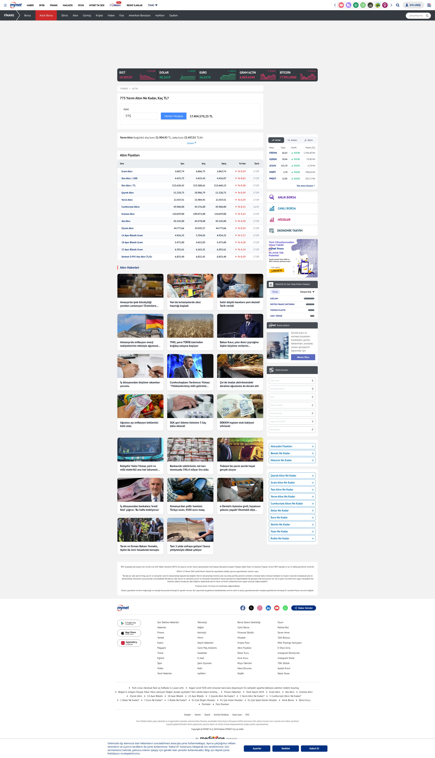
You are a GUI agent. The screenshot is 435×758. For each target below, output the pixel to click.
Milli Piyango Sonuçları (290, 642)
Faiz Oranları (222, 704)
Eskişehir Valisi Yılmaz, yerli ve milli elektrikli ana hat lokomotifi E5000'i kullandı (139, 467)
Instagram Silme (286, 658)
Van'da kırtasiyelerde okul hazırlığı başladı (185, 303)
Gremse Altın (128, 214)
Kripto (99, 15)
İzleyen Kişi (305, 291)
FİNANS (9, 15)
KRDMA (273, 152)
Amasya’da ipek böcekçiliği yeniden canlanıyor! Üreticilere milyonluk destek (138, 304)
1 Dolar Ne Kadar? (129, 700)
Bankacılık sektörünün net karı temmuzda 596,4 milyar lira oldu (189, 467)
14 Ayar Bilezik (155, 696)
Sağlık (200, 627)
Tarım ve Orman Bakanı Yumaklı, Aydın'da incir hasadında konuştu (139, 547)
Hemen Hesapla (173, 116)
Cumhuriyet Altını (130, 206)
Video (160, 668)
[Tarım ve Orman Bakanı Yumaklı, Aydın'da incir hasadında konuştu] (140, 530)
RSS (247, 714)
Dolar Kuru (243, 652)
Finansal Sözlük (246, 632)
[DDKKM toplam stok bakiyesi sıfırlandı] (240, 406)
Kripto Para (243, 642)
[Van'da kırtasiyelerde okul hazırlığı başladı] (190, 286)
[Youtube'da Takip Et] (276, 608)
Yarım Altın (127, 199)
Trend (160, 652)
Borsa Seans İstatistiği (249, 622)
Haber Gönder (305, 607)
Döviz (65, 15)
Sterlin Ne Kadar (280, 524)
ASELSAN (274, 298)
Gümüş (87, 15)
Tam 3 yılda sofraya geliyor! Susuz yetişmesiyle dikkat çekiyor (190, 547)
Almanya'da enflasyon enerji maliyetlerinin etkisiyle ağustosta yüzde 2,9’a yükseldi (140, 344)
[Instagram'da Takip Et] (259, 608)
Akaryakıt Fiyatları (281, 446)
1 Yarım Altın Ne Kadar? (252, 696)
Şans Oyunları (204, 663)
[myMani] (115, 5)
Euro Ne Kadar (279, 517)
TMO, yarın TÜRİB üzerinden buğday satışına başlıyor (186, 343)
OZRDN (273, 159)
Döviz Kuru (304, 700)
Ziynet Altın (127, 228)
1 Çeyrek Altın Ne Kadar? (222, 696)
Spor (159, 663)
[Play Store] (129, 623)
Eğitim (160, 658)
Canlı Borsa (243, 627)
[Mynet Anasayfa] (16, 4)
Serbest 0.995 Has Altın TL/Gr (136, 256)
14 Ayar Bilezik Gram (132, 235)
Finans (160, 632)
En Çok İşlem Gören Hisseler (262, 700)
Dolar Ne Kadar (280, 510)
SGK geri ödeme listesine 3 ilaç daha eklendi (188, 424)
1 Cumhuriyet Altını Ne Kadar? (285, 696)
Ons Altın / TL (128, 185)
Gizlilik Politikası (221, 714)
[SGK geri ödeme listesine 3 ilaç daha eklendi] (190, 406)
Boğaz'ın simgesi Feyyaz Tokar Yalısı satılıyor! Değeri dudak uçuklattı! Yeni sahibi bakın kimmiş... (168, 691)
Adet (126, 109)
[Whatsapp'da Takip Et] (285, 608)
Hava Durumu (245, 668)
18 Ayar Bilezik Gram (132, 242)
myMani (159, 15)
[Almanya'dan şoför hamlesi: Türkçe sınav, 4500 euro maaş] (190, 490)
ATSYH (272, 165)
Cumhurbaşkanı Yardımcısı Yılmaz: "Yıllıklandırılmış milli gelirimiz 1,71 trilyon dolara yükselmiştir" (190, 384)
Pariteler (206, 704)
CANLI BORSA (287, 208)
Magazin (161, 647)
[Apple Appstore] (129, 633)
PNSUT (272, 178)
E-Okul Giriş (284, 647)
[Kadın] (377, 5)
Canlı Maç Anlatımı (207, 647)
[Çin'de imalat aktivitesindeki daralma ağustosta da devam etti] (240, 366)
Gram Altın (126, 171)
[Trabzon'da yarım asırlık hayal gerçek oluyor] (240, 450)
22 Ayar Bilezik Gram (132, 249)
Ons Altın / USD (129, 178)
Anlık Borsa (46, 15)
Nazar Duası (284, 673)
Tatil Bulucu (284, 637)
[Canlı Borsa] (363, 5)
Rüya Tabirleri (245, 663)
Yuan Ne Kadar (279, 531)
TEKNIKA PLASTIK (277, 310)
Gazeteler (202, 652)
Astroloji (201, 632)
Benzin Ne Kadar (280, 453)
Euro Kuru (243, 658)
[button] (5, 5)
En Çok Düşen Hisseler (203, 700)
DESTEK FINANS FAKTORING (282, 304)
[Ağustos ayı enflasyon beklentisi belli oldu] (140, 406)
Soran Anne (284, 632)
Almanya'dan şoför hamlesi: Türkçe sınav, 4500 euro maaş (187, 507)
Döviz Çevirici (282, 370)
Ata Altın (125, 221)
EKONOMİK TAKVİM (289, 230)
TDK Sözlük (284, 663)
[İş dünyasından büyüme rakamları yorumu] (140, 366)
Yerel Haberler (164, 673)
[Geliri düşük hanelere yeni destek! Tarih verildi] (240, 286)
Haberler (161, 627)
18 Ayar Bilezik (175, 696)
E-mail (200, 658)
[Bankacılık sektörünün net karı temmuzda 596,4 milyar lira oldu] (190, 450)
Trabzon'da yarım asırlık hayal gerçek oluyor (237, 467)
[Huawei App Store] (129, 643)
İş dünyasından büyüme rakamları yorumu (140, 384)
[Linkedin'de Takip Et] (268, 608)
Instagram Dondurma (289, 652)
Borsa (27, 15)
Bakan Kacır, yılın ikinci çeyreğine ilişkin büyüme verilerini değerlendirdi (239, 344)
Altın (75, 15)
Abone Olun (303, 357)
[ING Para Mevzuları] (385, 5)
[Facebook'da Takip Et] (242, 608)
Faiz (121, 15)
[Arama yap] (397, 5)
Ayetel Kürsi (284, 668)
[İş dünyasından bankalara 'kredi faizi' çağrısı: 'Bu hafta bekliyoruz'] (140, 490)
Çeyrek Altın (127, 192)
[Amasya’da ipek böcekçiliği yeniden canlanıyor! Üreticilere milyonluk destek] (140, 286)
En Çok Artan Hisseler (231, 700)
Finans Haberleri (232, 691)
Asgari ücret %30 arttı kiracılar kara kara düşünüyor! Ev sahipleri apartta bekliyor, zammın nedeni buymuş (244, 687)
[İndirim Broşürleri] (341, 5)
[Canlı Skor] (348, 5)
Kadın (160, 642)
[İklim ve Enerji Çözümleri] (370, 5)
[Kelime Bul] (355, 5)
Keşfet (241, 673)
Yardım (198, 714)
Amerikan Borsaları (140, 15)
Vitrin (200, 637)
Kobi (199, 668)
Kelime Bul (283, 627)
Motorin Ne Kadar (281, 460)
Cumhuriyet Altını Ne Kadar (287, 503)
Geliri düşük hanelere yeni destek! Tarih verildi (240, 303)
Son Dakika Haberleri (168, 622)
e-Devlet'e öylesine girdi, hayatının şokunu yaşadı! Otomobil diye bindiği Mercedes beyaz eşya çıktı (240, 508)
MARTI (272, 172)
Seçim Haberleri (205, 642)
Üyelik (207, 714)
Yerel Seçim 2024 (255, 691)
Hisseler (242, 637)
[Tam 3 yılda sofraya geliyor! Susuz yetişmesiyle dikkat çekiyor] (190, 530)
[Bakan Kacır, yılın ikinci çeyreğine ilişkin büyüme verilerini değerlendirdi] (240, 326)
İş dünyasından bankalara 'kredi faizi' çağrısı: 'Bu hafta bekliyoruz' (139, 507)
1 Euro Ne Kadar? (153, 700)
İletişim (187, 714)
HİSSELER (284, 220)
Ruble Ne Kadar (280, 538)
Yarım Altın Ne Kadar (283, 496)
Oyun (280, 622)
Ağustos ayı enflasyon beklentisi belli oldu (139, 424)
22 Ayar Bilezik (196, 696)
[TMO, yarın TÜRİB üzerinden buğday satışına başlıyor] (190, 326)
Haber (111, 15)
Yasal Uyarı (237, 714)
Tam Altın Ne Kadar (282, 489)
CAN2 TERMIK (276, 316)
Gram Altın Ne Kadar (283, 482)
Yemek (160, 637)
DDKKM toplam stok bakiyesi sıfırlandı (237, 424)
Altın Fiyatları (245, 647)
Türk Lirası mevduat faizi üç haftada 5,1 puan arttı (158, 687)
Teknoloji (202, 622)
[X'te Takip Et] (251, 608)
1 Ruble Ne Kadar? (177, 700)
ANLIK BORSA (287, 197)
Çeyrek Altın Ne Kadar (283, 475)
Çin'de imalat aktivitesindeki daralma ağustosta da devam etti (239, 384)
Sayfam (173, 15)
